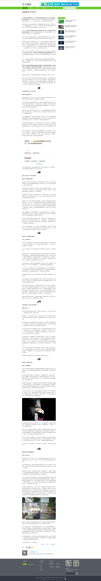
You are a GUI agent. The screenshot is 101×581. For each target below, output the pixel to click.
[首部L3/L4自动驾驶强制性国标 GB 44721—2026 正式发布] (61, 37)
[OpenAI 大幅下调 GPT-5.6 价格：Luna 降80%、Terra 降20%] (61, 48)
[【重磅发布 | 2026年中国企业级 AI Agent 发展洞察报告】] (61, 21)
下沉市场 (42, 544)
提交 (77, 573)
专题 (41, 568)
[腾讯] (32, 547)
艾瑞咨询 (69, 0)
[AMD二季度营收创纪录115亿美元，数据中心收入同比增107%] (61, 43)
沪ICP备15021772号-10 (60, 579)
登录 (77, 8)
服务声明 (49, 577)
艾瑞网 (73, 0)
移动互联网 (53, 544)
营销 (41, 564)
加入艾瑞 (45, 577)
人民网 (30, 36)
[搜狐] (58, 564)
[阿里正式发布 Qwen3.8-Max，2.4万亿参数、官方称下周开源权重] (61, 32)
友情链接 (64, 577)
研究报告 (44, 8)
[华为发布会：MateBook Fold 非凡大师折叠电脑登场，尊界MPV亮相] (61, 27)
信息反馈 (52, 577)
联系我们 (56, 577)
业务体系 (41, 577)
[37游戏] (58, 567)
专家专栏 (37, 8)
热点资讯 (31, 8)
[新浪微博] (52, 564)
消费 (47, 544)
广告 (29, 202)
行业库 (41, 566)
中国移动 (39, 36)
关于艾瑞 (37, 577)
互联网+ (41, 563)
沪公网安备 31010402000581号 (50, 579)
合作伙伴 (60, 577)
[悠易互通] (52, 567)
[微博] (29, 547)
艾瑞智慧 (77, 0)
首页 (25, 8)
